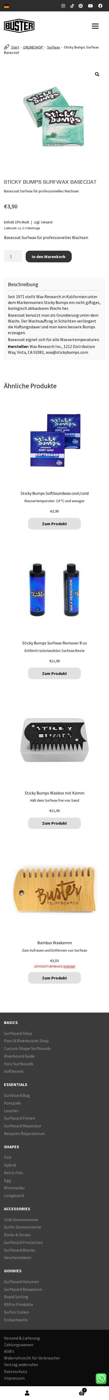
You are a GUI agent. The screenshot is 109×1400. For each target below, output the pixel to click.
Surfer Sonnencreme (22, 1227)
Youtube (91, 6)
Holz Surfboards (18, 1063)
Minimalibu (14, 1188)
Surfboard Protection (23, 1242)
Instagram (64, 6)
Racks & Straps (17, 1234)
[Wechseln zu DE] (7, 5)
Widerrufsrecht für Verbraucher (32, 1358)
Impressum (14, 1378)
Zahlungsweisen (18, 1344)
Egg (7, 1180)
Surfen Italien (16, 1312)
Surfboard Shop (18, 1033)
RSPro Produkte (18, 1304)
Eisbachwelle (16, 1319)
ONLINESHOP (33, 47)
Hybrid (10, 1165)
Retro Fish (13, 1172)
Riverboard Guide (19, 1056)
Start (15, 47)
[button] (97, 74)
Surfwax (53, 47)
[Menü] (96, 26)
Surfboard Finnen (19, 1118)
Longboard (14, 1195)
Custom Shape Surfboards (27, 1048)
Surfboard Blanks (19, 1250)
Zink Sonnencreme (21, 1219)
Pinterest (81, 6)
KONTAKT (69, 966)
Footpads (12, 1103)
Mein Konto (27, 1393)
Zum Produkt (54, 523)
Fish (7, 1157)
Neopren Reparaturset (24, 1133)
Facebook (101, 6)
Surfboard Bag (17, 1095)
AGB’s (9, 1351)
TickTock (72, 5)
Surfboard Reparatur (22, 1125)
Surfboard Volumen (21, 1281)
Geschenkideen (17, 1257)
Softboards (14, 1071)
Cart (69, 1389)
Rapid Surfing (16, 1297)
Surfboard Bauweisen (23, 1289)
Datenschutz (15, 1371)
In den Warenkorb (48, 256)
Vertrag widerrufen (21, 1364)
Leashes (11, 1110)
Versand (46, 222)
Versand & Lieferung (22, 1338)
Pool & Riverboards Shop (26, 1041)
